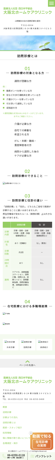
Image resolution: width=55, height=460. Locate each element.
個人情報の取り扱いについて (17, 437)
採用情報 (7, 432)
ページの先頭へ (27, 365)
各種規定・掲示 (10, 443)
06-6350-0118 (15, 399)
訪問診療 (27, 347)
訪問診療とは (9, 422)
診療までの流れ (10, 417)
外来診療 (11, 347)
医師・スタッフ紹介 (12, 427)
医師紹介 (44, 347)
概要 (5, 406)
